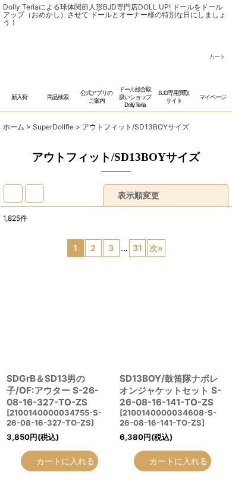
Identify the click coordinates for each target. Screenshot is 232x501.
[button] (58, 115)
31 (137, 273)
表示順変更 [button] (140, 220)
